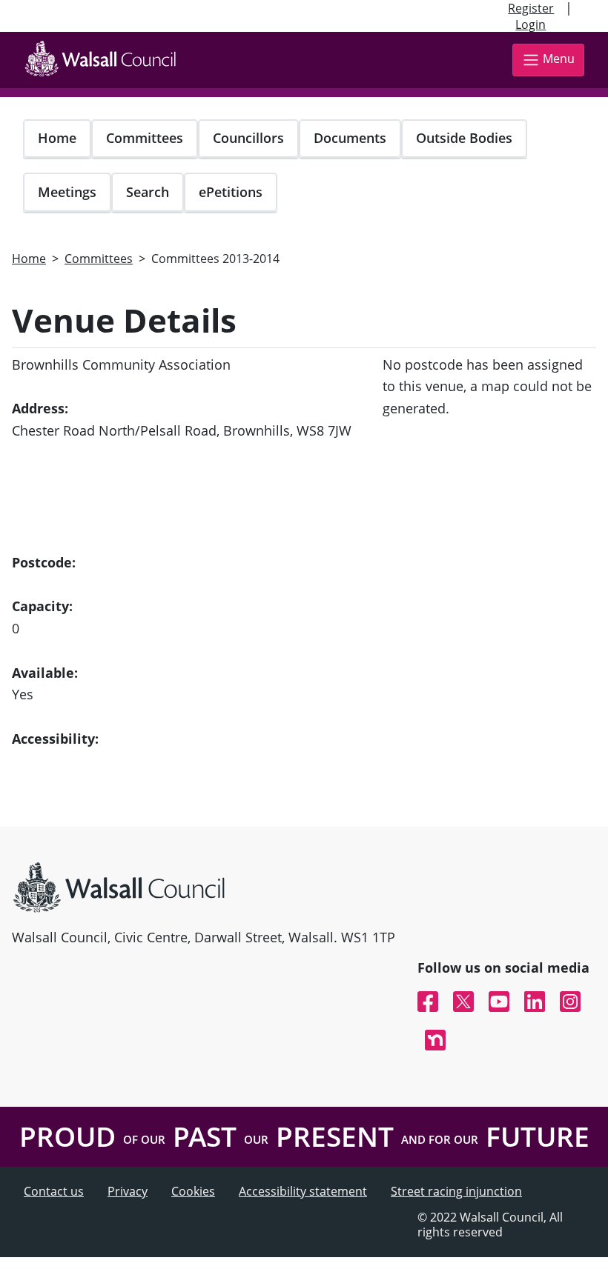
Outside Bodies (464, 138)
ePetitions (230, 192)
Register (531, 8)
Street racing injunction (456, 1191)
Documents (350, 138)
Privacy (128, 1191)
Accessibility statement (303, 1191)
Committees (144, 138)
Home (57, 138)
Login (530, 24)
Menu (559, 58)
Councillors (248, 138)
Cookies (193, 1191)
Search (147, 192)
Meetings (67, 192)
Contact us (54, 1191)
